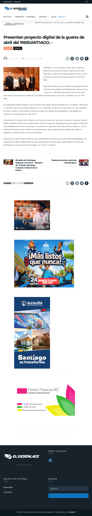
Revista (17, 48)
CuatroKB (71, 512)
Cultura (8, 48)
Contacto (7, 492)
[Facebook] (87, 2)
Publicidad (8, 487)
